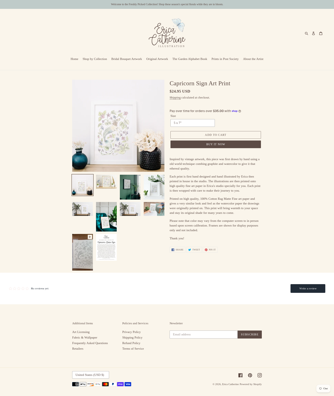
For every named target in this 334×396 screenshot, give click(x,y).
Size (173, 116)
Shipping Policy (132, 337)
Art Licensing (81, 332)
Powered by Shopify (251, 384)
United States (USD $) (89, 375)
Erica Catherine (230, 384)
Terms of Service (133, 348)
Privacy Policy (131, 332)
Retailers (77, 348)
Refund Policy (131, 343)
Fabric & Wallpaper (84, 337)
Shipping (175, 97)
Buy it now (215, 144)
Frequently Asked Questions (90, 343)
